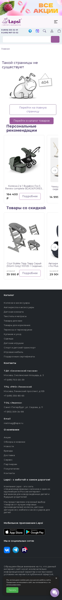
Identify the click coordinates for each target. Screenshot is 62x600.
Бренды (8, 450)
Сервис (8, 459)
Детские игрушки (14, 343)
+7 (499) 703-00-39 (14, 379)
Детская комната (14, 311)
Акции (7, 437)
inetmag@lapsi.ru (13, 423)
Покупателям (11, 468)
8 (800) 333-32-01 (9, 30)
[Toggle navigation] (56, 22)
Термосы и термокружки (18, 329)
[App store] (14, 531)
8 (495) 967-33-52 (9, 32)
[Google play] (35, 531)
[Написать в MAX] (37, 31)
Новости (9, 446)
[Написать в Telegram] (30, 31)
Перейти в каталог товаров (32, 120)
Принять (12, 590)
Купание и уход (12, 334)
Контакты (9, 473)
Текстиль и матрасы (15, 316)
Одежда (8, 338)
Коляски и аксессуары (17, 303)
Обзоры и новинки (14, 442)
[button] (57, 31)
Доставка (9, 455)
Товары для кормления (17, 325)
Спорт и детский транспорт (20, 347)
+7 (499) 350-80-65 (14, 395)
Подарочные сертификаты (19, 356)
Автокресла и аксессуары (19, 307)
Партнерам (10, 464)
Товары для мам (13, 320)
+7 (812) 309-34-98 (14, 411)
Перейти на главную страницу (33, 109)
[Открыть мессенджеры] (54, 592)
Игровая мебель (13, 352)
